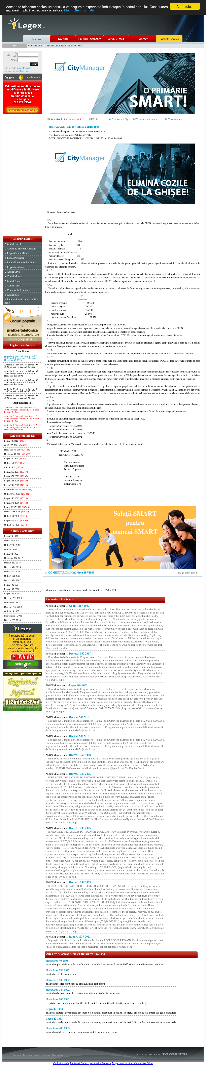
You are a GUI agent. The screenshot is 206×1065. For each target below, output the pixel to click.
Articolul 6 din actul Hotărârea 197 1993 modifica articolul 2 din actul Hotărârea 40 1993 (20, 358)
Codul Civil (13, 271)
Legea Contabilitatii (18, 253)
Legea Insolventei (17, 267)
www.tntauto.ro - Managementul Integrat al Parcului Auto (55, 45)
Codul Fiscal (14, 243)
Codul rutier (13, 294)
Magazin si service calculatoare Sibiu (132, 1063)
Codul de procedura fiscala (21, 248)
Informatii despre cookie (53, 1055)
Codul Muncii (15, 276)
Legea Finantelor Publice (20, 262)
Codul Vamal (14, 285)
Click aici (24, 71)
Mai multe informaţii (79, 9)
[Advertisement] (22, 175)
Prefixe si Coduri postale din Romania (90, 1063)
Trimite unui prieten (147, 119)
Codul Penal (14, 280)
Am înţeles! (185, 6)
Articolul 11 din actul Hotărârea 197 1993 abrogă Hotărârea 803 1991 (21, 397)
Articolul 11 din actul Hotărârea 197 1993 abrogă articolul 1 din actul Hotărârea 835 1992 (21, 373)
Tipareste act (175, 119)
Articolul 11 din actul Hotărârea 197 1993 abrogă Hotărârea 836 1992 (21, 366)
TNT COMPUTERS (174, 1054)
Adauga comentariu (186, 572)
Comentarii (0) (120, 119)
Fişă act (96, 119)
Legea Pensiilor (15, 257)
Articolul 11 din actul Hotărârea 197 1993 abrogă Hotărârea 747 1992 (21, 390)
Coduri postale (61, 1063)
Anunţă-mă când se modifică (65, 119)
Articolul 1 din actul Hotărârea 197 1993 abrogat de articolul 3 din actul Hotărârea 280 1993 (21, 427)
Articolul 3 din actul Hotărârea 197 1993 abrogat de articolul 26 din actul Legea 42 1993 (21, 409)
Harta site (16, 1055)
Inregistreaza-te (23, 68)
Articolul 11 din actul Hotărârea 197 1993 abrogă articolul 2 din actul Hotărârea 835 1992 (21, 382)
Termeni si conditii (31, 1055)
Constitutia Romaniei (19, 290)
